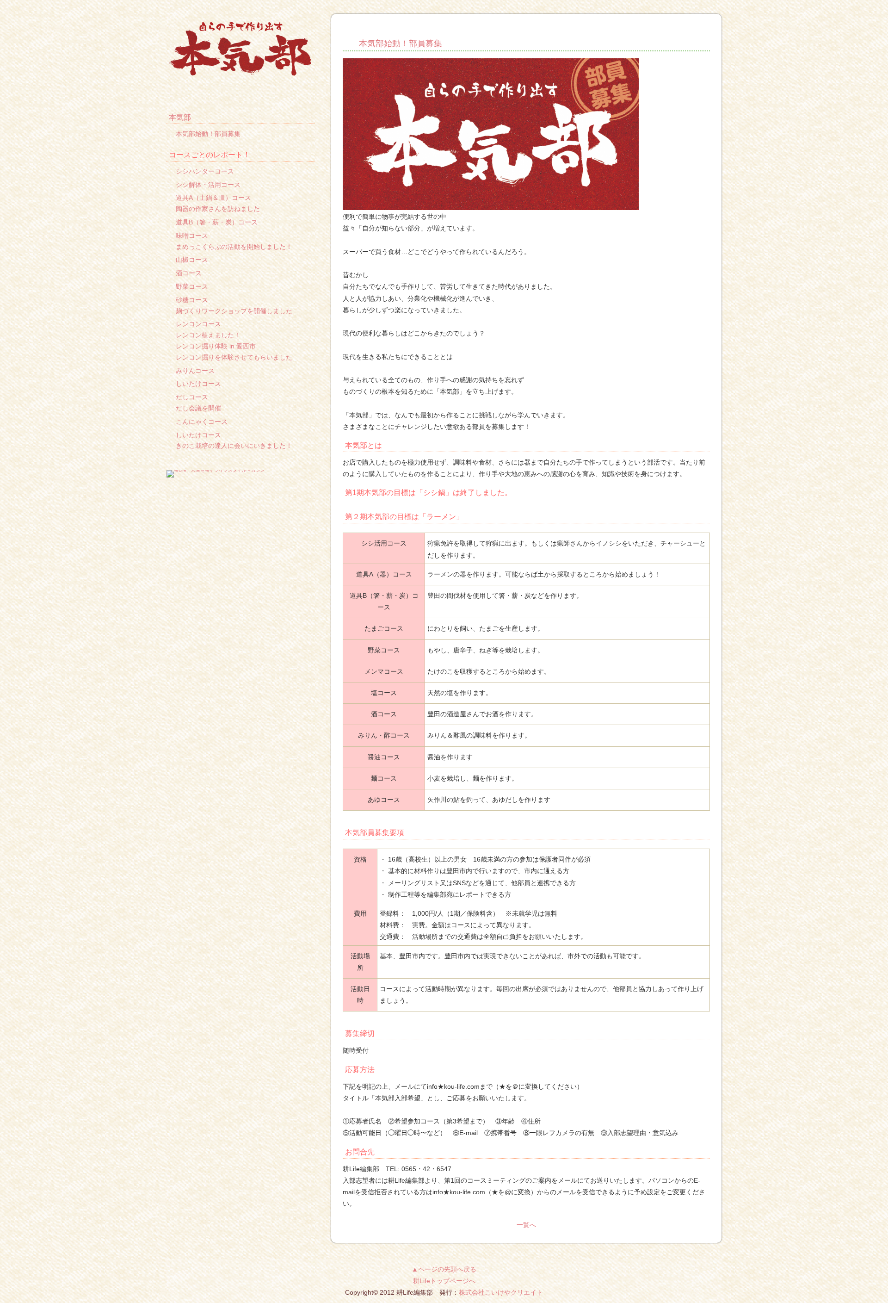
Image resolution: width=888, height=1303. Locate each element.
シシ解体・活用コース (208, 184)
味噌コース (192, 235)
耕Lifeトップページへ (444, 1280)
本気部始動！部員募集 (400, 43)
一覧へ (526, 1225)
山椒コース (192, 259)
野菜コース (192, 286)
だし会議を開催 (198, 408)
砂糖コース (192, 300)
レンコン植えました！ (208, 335)
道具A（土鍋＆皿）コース (213, 197)
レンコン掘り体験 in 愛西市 (216, 346)
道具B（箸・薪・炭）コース (217, 222)
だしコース (192, 397)
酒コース (189, 273)
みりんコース (195, 370)
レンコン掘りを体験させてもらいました (234, 357)
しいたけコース (198, 383)
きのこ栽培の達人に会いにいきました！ (234, 445)
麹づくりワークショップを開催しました (234, 311)
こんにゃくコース (202, 421)
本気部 (180, 117)
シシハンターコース (205, 171)
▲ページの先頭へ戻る (444, 1269)
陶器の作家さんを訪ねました (218, 208)
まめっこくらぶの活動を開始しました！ (234, 246)
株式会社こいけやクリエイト (501, 1292)
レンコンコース (198, 324)
